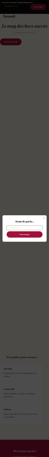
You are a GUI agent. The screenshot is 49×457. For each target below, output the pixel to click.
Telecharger (24, 234)
